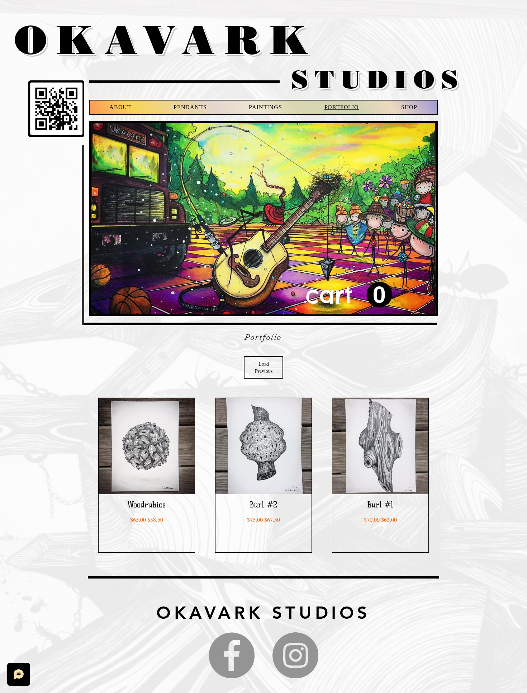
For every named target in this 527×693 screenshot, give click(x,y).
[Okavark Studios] (295, 655)
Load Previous (263, 367)
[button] (348, 295)
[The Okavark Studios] (232, 655)
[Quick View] (147, 446)
